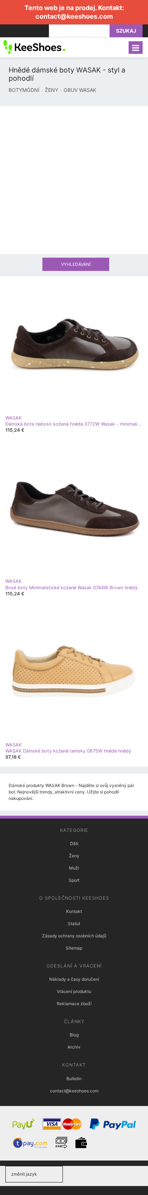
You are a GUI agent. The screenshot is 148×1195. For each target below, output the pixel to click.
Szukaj (126, 31)
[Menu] (136, 47)
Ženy (74, 855)
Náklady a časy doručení (74, 979)
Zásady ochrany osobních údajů (74, 935)
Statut (74, 923)
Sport (74, 880)
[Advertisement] (74, 180)
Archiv (74, 1047)
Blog (74, 1034)
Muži (74, 868)
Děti (74, 843)
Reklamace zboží (74, 1003)
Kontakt (74, 911)
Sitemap (74, 948)
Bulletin (74, 1078)
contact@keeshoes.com (74, 16)
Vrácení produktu (74, 991)
